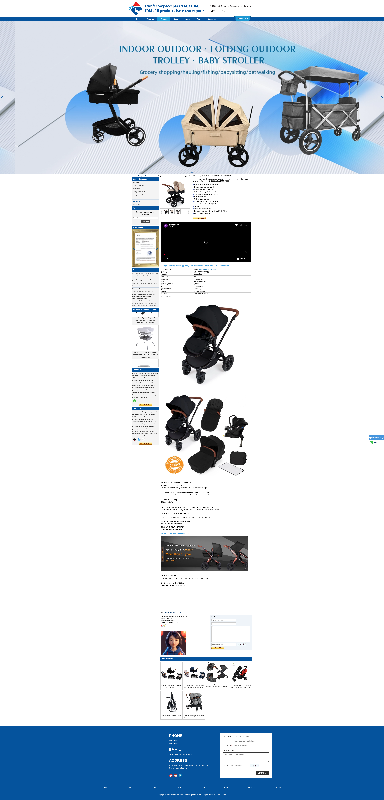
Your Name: (228, 736)
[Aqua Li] (134, 439)
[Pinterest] (171, 775)
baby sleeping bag (138, 185)
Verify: (226, 765)
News (176, 19)
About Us (150, 19)
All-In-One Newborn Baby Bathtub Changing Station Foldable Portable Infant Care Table (145, 325)
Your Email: (228, 741)
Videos (187, 19)
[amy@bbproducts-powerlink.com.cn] (165, 625)
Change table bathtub (139, 192)
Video (226, 787)
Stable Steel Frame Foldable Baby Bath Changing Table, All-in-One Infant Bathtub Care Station (145, 360)
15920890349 (217, 6)
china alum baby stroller (173, 612)
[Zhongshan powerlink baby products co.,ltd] (175, 9)
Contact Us (212, 19)
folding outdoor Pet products (141, 195)
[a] (192, 97)
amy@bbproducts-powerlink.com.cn (239, 6)
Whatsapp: (228, 745)
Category (141, 176)
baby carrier (136, 188)
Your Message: (229, 750)
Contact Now (145, 404)
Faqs (199, 19)
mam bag (135, 182)
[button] (192, 172)
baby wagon (136, 204)
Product (164, 19)
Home (138, 19)
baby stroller (149, 176)
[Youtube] (175, 775)
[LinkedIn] (180, 775)
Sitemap (278, 787)
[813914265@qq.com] (162, 625)
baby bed (135, 198)
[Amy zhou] (134, 400)
